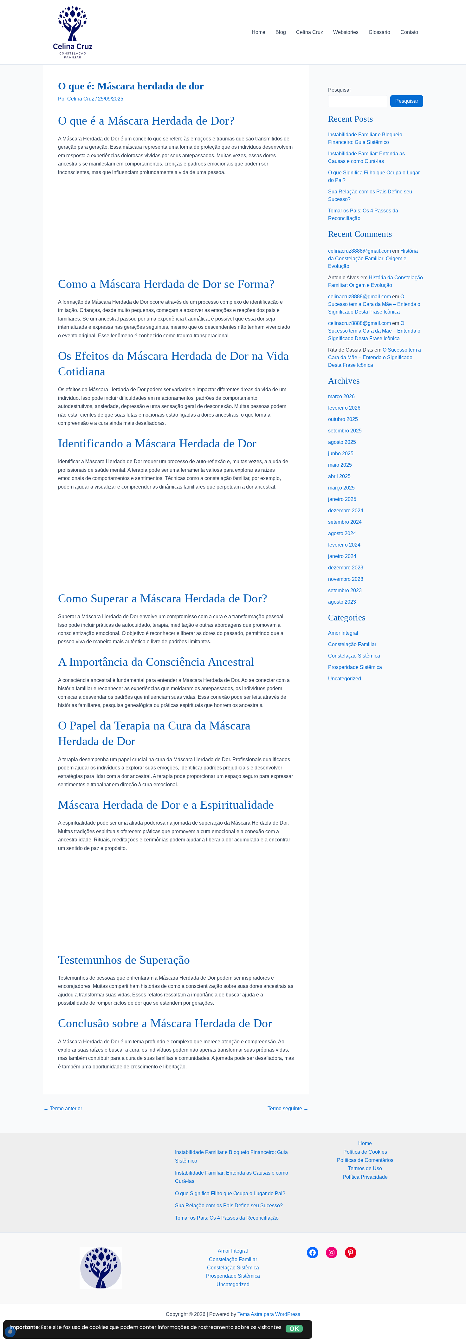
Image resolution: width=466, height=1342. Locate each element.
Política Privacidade (365, 1177)
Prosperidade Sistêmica (355, 667)
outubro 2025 (343, 419)
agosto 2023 (342, 602)
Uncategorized (344, 678)
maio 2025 (340, 465)
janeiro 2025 (342, 499)
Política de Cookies (365, 1152)
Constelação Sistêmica (354, 655)
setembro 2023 (345, 590)
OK (294, 1328)
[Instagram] (331, 1252)
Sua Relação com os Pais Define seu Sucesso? (229, 1205)
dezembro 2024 (345, 510)
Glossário (379, 32)
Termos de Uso (365, 1168)
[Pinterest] (350, 1252)
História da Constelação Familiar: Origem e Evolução (373, 258)
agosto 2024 (342, 533)
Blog (280, 32)
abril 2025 (339, 476)
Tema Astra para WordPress (268, 1314)
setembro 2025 (345, 430)
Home (258, 32)
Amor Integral (343, 633)
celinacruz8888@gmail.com (359, 251)
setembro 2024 (345, 522)
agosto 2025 (342, 442)
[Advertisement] (176, 229)
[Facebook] (312, 1252)
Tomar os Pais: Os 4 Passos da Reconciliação (227, 1218)
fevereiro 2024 (344, 545)
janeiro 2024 (342, 556)
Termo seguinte (288, 1108)
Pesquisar (339, 90)
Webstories (346, 32)
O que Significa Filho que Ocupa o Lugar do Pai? (230, 1193)
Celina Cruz (309, 32)
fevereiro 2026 (344, 408)
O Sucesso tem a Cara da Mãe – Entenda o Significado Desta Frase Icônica (374, 304)
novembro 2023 (345, 579)
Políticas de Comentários (365, 1160)
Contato (409, 32)
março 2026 (341, 396)
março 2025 (341, 487)
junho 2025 (340, 453)
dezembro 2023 (345, 567)
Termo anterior (62, 1108)
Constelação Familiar (352, 644)
